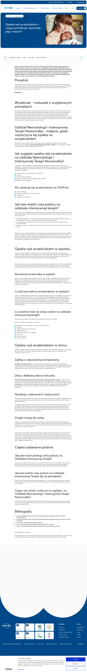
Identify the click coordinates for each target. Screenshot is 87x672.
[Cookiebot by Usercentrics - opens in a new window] (9, 669)
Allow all (76, 659)
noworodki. (31, 57)
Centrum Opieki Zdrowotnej (56, 2)
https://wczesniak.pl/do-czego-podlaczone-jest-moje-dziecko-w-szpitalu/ (35, 524)
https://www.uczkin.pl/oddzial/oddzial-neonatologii (29, 522)
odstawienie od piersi (41, 57)
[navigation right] (81, 58)
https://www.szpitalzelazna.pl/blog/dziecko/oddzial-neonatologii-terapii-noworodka (37, 526)
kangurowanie (53, 257)
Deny (75, 668)
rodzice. (24, 57)
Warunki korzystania (51, 644)
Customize (74, 663)
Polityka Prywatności (29, 644)
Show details (21, 669)
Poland (70, 2)
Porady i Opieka (18, 16)
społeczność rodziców (15, 57)
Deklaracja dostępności (66, 644)
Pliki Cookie (41, 644)
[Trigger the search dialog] (73, 8)
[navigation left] (5, 58)
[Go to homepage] (8, 8)
